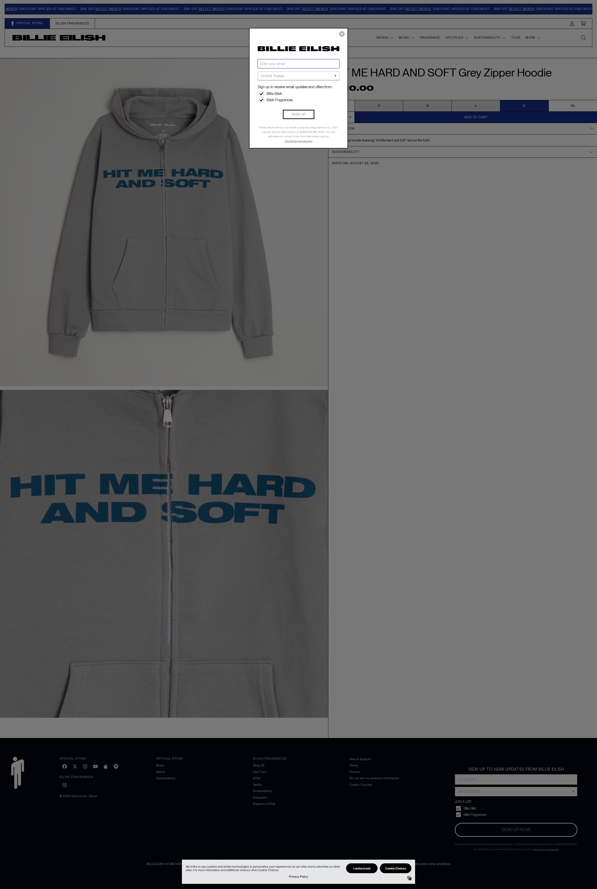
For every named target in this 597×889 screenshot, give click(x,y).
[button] (342, 34)
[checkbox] (299, 93)
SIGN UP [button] (298, 114)
